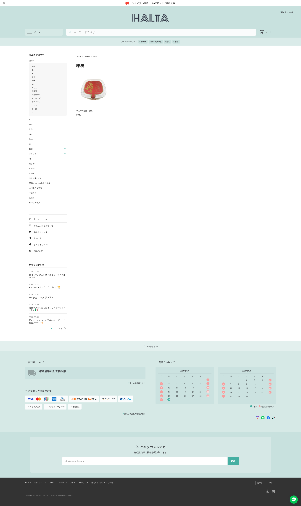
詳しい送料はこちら (137, 383)
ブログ (52, 482)
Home (78, 56)
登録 (233, 461)
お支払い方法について (43, 225)
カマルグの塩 (156, 41)
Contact (38, 251)
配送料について (41, 232)
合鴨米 (143, 41)
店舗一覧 (38, 238)
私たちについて (287, 12)
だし (168, 41)
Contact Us (62, 482)
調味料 (87, 56)
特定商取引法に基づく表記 (102, 482)
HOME (28, 482)
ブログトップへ (59, 328)
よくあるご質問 (41, 244)
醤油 (176, 41)
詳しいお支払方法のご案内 (134, 413)
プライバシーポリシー (79, 482)
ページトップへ (150, 346)
